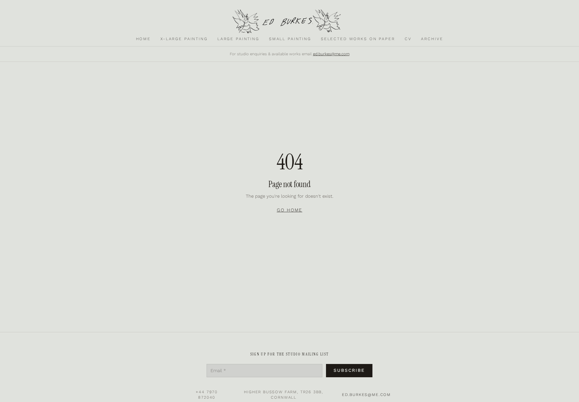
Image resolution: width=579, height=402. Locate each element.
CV (408, 39)
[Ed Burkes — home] (289, 22)
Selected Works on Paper (358, 39)
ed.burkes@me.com (331, 54)
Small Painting (290, 39)
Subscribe (349, 370)
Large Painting (238, 39)
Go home (289, 210)
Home (143, 39)
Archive (432, 39)
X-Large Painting (184, 39)
